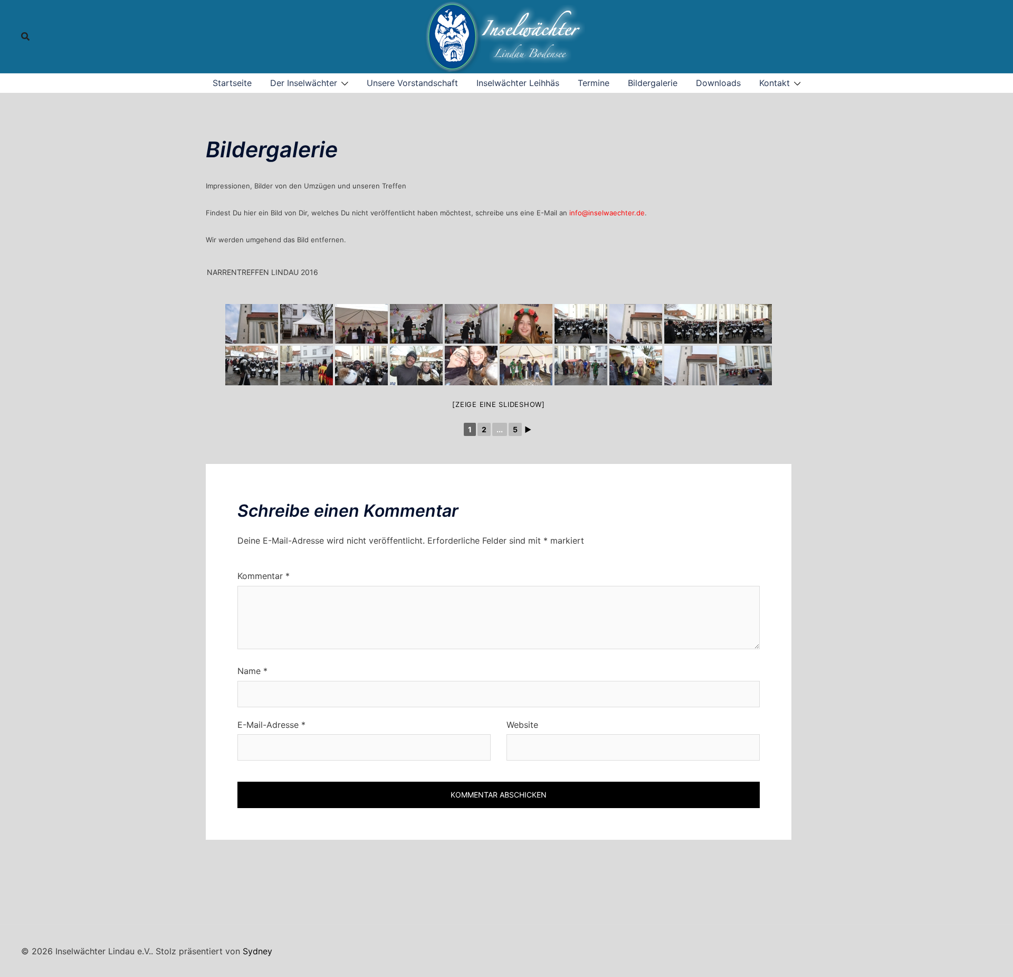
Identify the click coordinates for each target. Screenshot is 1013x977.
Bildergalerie (652, 83)
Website (522, 724)
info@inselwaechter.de (607, 212)
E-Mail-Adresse (271, 724)
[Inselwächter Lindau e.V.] (506, 35)
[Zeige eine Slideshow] (498, 404)
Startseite (232, 83)
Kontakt (774, 83)
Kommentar (263, 576)
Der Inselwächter (303, 83)
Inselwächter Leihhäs (517, 83)
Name (252, 671)
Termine (593, 83)
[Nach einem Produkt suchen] (25, 36)
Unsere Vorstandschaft (412, 83)
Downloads (718, 83)
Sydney (257, 951)
